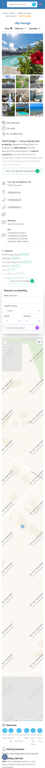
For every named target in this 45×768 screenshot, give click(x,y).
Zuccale (34, 753)
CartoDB (39, 720)
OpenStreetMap (29, 720)
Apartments (11, 16)
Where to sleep (24, 13)
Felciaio (5, 753)
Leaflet (19, 720)
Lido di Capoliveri (17, 753)
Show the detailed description (20, 171)
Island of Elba (9, 13)
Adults (6, 316)
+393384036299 (14, 199)
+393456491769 (14, 192)
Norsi (27, 753)
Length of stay (10, 306)
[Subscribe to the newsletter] (5, 757)
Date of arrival (10, 295)
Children (27, 316)
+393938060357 (14, 207)
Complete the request (15, 328)
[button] (23, 527)
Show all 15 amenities (20, 281)
